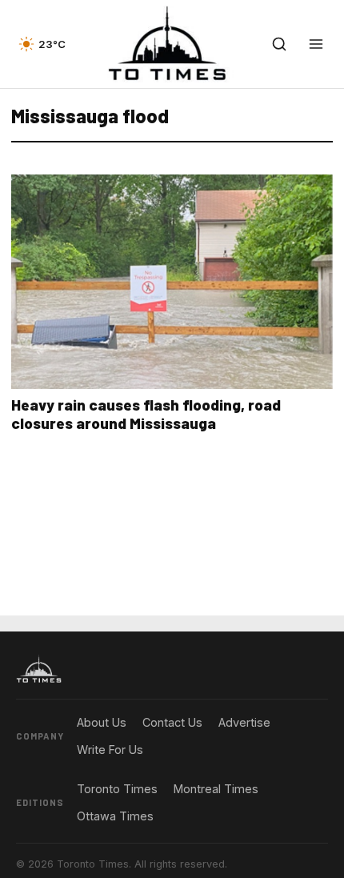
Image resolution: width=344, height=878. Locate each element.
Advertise (244, 722)
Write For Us (110, 749)
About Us (101, 722)
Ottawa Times (115, 816)
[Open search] (279, 44)
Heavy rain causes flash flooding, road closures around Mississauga (146, 413)
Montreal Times (216, 789)
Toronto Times (117, 789)
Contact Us (172, 722)
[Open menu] (316, 44)
